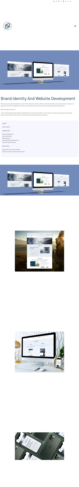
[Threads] (58, 1)
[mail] (68, 1)
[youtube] (63, 1)
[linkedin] (53, 1)
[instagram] (56, 1)
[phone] (70, 1)
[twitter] (65, 1)
